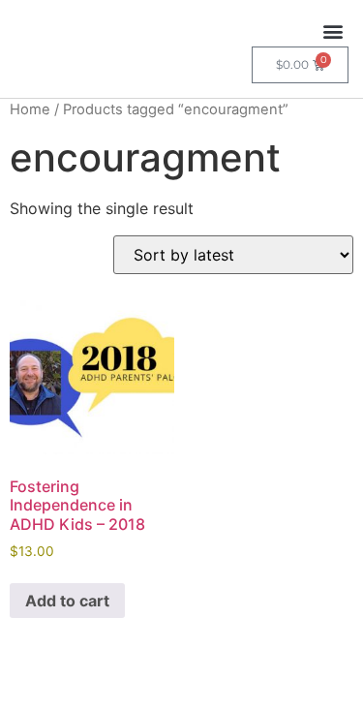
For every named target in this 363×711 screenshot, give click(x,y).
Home (30, 109)
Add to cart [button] (67, 600)
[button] (332, 30)
